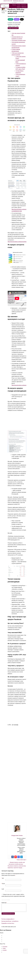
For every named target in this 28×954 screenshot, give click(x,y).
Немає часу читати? (13, 28)
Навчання (14, 4)
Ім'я (3, 878)
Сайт (3, 889)
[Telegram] (21, 857)
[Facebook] (12, 857)
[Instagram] (18, 857)
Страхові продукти (19, 5)
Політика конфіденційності (7, 919)
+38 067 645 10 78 (7, 0)
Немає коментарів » (21, 859)
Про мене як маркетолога (23, 5)
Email (3, 883)
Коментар (4, 902)
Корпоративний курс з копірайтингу (9, 921)
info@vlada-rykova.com (18, 0)
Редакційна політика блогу (7, 923)
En (15, 2)
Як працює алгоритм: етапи (19, 40)
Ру (14, 2)
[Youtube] (15, 857)
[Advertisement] (17, 421)
